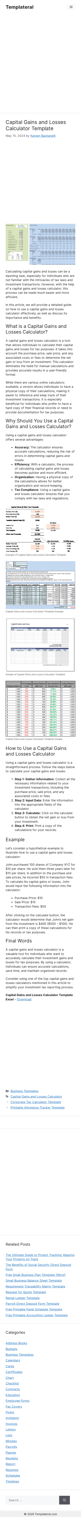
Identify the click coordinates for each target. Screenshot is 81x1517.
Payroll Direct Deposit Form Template (32, 1304)
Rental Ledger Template (23, 1298)
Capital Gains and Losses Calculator (36, 1096)
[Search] (64, 1500)
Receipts (12, 1458)
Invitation (12, 1418)
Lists (9, 1435)
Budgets (11, 1349)
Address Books (16, 1343)
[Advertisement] (40, 64)
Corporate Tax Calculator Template (36, 1102)
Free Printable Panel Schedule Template (34, 1309)
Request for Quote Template (26, 1292)
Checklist (12, 1383)
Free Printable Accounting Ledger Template (37, 1315)
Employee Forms (17, 1401)
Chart (10, 1378)
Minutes (11, 1441)
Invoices (11, 1424)
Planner (11, 1452)
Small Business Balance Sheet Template (34, 1280)
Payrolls (11, 1447)
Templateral (20, 7)
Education (13, 1395)
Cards (10, 1366)
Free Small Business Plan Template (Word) (36, 1275)
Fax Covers (14, 1406)
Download (24, 999)
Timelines (12, 1481)
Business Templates (24, 1091)
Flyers (10, 1412)
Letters (11, 1429)
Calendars (13, 1360)
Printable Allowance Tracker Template (38, 1107)
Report (10, 1464)
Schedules (13, 1475)
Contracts (13, 1389)
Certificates (14, 1372)
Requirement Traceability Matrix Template (35, 1286)
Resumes (12, 1470)
